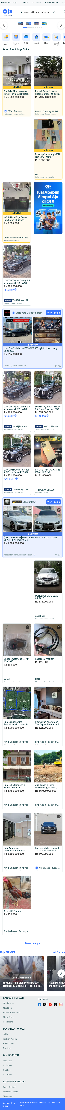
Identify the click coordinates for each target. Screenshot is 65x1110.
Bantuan (6, 1103)
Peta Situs (7, 1061)
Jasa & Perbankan (21, 977)
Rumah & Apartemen (12, 1013)
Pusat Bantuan (9, 1087)
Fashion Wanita (10, 1039)
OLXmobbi (7, 1065)
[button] (8, 2)
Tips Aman (7, 1096)
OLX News (7, 1074)
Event (61, 977)
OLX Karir (7, 1070)
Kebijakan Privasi (10, 1092)
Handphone (8, 1022)
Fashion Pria (8, 1043)
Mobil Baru (7, 1008)
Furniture (7, 1048)
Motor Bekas (8, 1017)
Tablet (5, 1034)
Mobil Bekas (8, 1003)
